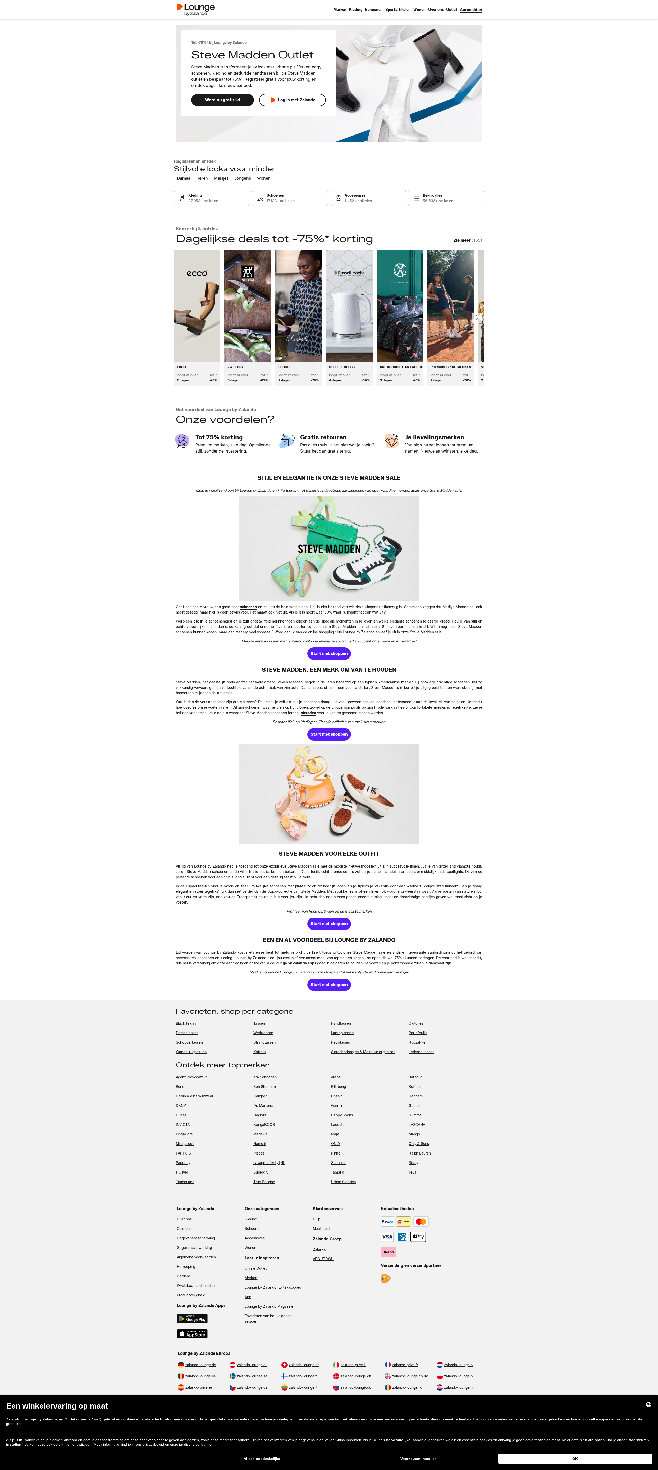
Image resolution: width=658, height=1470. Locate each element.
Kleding (251, 1219)
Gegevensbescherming (196, 1238)
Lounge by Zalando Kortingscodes (273, 1287)
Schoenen (253, 1228)
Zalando (319, 1249)
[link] (471, 10)
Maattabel (321, 1228)
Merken (251, 1278)
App (248, 1297)
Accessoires (255, 1238)
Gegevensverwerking (194, 1248)
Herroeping (186, 1267)
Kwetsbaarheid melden (196, 1286)
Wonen (250, 1248)
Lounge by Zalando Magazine (269, 1306)
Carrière (183, 1276)
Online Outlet (256, 1268)
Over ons (184, 1219)
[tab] (183, 178)
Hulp (316, 1219)
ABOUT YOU (323, 1259)
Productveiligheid (191, 1295)
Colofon (183, 1228)
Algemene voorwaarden (196, 1257)
